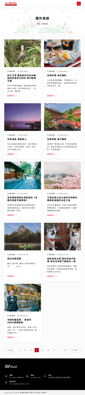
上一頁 (10, 350)
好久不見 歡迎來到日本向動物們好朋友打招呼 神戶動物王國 (21, 78)
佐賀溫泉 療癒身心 (17, 139)
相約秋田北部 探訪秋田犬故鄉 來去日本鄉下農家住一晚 (61, 260)
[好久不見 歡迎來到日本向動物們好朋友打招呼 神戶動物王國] (22, 53)
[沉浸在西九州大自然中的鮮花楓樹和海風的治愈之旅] (62, 175)
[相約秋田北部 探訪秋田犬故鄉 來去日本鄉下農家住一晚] (62, 236)
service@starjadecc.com (19, 384)
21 (66, 350)
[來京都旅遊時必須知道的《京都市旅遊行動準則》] (22, 175)
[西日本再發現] (22, 236)
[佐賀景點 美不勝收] (62, 117)
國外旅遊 (12, 71)
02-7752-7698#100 (17, 377)
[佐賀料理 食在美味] (62, 53)
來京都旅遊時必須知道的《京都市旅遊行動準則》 (22, 199)
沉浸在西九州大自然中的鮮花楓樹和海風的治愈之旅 (62, 199)
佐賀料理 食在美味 (57, 75)
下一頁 (75, 350)
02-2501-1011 (36, 377)
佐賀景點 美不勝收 (57, 139)
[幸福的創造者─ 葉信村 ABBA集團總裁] (22, 297)
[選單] (79, 4)
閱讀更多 (10, 96)
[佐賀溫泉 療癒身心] (22, 117)
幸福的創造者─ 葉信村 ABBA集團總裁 (20, 321)
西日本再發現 (14, 258)
